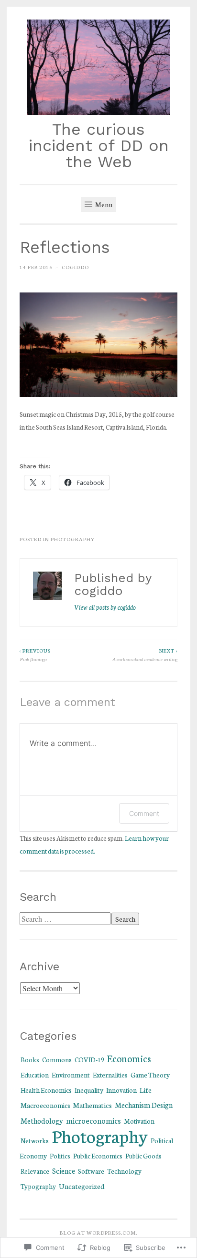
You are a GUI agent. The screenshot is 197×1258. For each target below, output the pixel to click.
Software (91, 1171)
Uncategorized (81, 1186)
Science (63, 1171)
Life (146, 1090)
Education (35, 1074)
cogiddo (75, 267)
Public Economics (97, 1155)
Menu (103, 204)
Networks (35, 1140)
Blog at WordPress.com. (98, 1232)
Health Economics (46, 1090)
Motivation (139, 1121)
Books (30, 1059)
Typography (38, 1186)
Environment (71, 1074)
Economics (129, 1058)
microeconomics (93, 1120)
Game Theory (150, 1074)
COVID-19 (89, 1059)
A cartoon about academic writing (144, 654)
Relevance (35, 1171)
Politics (60, 1155)
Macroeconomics (45, 1105)
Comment (144, 813)
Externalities (110, 1074)
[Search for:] (65, 919)
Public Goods (143, 1155)
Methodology (42, 1121)
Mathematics (92, 1105)
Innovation (121, 1090)
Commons (57, 1059)
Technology (124, 1171)
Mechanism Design (144, 1105)
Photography (73, 539)
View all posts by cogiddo (105, 607)
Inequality (89, 1090)
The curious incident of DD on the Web (99, 145)
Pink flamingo (35, 654)
